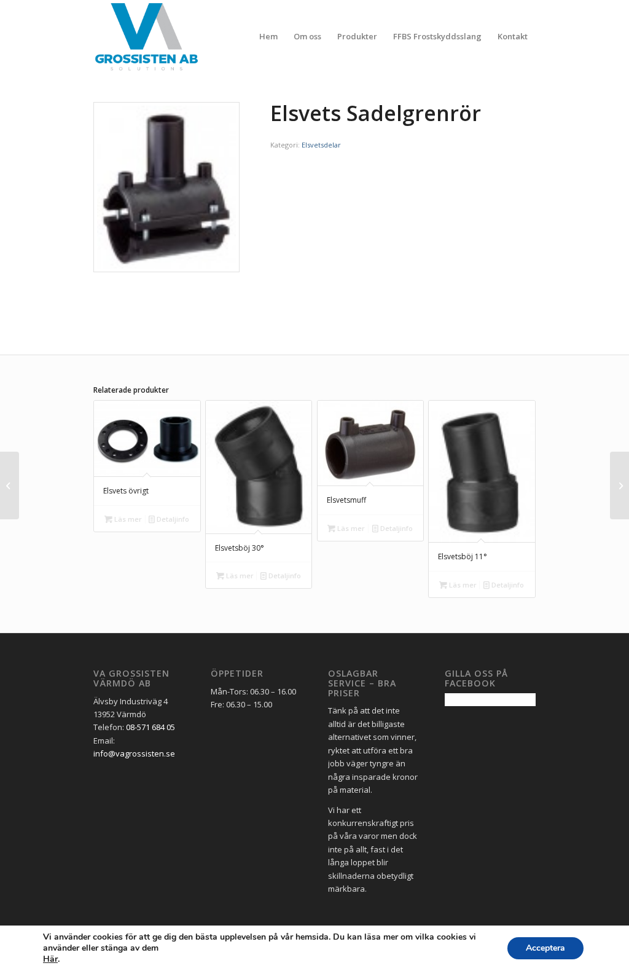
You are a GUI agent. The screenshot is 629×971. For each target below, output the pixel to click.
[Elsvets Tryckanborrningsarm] (9, 485)
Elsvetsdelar (321, 144)
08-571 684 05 (150, 727)
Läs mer (127, 519)
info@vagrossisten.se (134, 753)
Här (50, 959)
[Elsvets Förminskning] (619, 485)
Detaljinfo (172, 519)
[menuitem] (268, 36)
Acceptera (545, 948)
